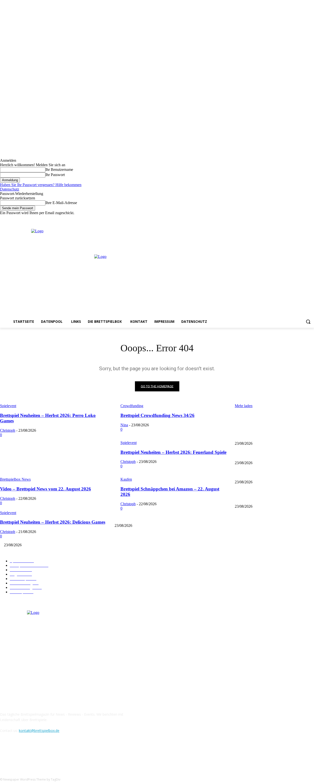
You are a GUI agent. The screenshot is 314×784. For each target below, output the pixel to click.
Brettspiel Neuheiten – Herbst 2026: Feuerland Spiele (272, 474)
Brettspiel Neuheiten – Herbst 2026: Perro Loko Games (273, 435)
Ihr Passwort (55, 175)
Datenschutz (9, 189)
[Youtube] (311, 219)
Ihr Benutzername (59, 169)
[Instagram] (298, 219)
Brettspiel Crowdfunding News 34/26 (261, 455)
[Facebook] (291, 219)
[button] (308, 321)
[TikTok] (30, 753)
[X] (304, 219)
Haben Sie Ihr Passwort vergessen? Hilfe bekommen (40, 185)
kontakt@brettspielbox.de (39, 730)
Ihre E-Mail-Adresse (61, 203)
